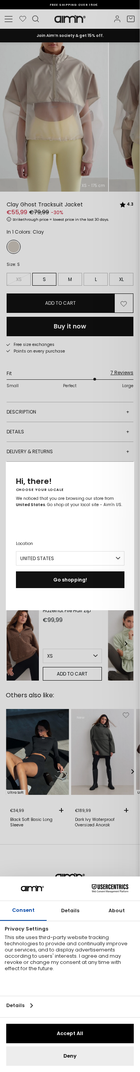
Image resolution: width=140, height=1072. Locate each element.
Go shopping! (70, 579)
